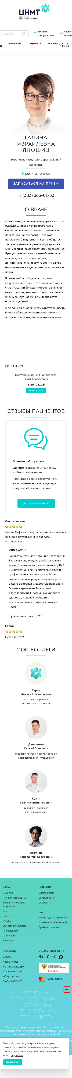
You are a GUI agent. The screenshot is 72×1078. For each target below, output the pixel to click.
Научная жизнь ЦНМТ (15, 897)
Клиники (14, 43)
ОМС (41, 907)
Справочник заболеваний (53, 922)
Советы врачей (47, 897)
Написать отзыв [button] (36, 503)
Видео (6, 911)
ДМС (41, 912)
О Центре (8, 892)
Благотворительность (15, 925)
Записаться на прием (36, 184)
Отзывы (7, 920)
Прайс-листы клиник (50, 927)
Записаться (36, 390)
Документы (45, 902)
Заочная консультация (45, 33)
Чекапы (53, 43)
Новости (7, 916)
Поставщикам (10, 930)
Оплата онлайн (47, 892)
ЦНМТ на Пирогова (37, 173)
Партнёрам (9, 935)
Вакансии (8, 940)
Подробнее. (17, 1055)
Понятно (12, 1062)
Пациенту (34, 43)
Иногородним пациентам (53, 917)
